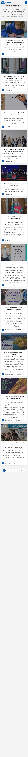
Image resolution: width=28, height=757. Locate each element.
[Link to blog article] (14, 29)
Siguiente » (21, 470)
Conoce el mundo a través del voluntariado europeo (14, 217)
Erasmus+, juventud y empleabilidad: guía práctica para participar (14, 114)
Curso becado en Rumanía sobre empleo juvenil (14, 444)
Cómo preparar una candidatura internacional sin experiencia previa (14, 41)
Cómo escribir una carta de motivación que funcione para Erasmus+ (14, 77)
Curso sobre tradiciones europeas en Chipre (14, 353)
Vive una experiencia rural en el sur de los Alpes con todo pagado (14, 397)
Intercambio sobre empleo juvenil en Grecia (14, 264)
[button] (26, 2)
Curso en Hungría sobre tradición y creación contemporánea (14, 308)
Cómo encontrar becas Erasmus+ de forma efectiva (14, 184)
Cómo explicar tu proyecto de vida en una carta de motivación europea (14, 150)
